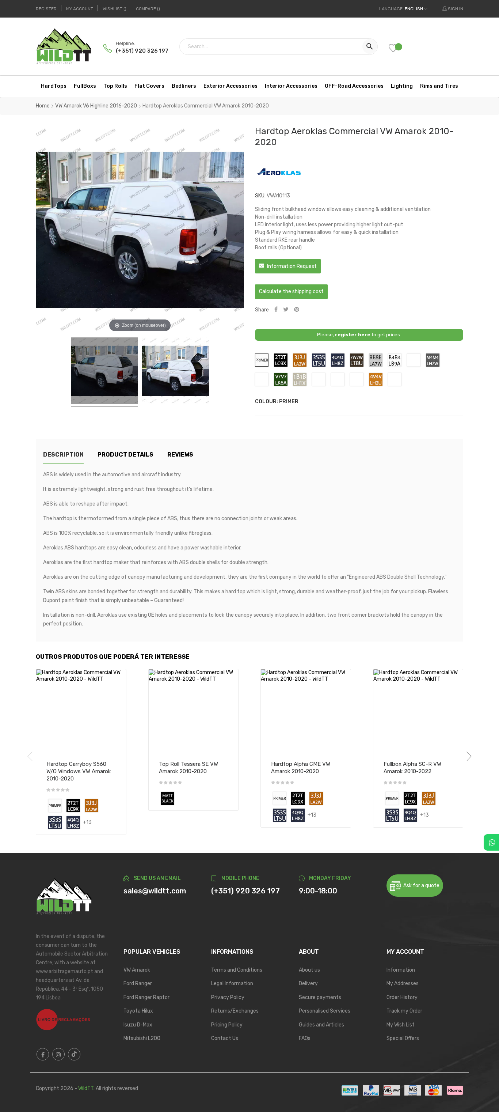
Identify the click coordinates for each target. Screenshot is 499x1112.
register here (352, 334)
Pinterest (296, 309)
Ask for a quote (420, 885)
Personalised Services (324, 1011)
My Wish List (400, 1025)
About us (309, 970)
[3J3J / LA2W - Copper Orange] (91, 805)
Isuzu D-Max (137, 1025)
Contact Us (224, 1038)
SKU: (260, 196)
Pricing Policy (227, 1025)
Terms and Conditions (236, 970)
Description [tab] (63, 454)
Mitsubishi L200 (141, 1038)
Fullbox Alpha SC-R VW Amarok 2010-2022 (412, 768)
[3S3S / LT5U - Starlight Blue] (55, 822)
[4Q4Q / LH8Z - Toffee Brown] (73, 822)
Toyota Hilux (138, 1011)
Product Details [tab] (125, 454)
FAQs (305, 1038)
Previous (32, 756)
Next (467, 756)
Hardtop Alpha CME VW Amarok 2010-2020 (300, 768)
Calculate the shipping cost (291, 291)
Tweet (286, 309)
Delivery (308, 983)
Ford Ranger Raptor (146, 997)
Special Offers (402, 1038)
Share (276, 309)
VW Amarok (136, 970)
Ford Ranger (137, 983)
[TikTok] (74, 1054)
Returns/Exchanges (235, 1011)
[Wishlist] (399, 49)
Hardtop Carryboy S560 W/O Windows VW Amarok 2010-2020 (78, 771)
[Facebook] (43, 1054)
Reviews (180, 454)
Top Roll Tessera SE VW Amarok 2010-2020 (188, 768)
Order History (402, 997)
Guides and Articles (321, 1025)
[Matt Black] (167, 798)
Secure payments (320, 997)
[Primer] (55, 805)
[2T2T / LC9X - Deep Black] (73, 805)
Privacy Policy (227, 997)
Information (400, 970)
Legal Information (232, 983)
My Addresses (402, 983)
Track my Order (404, 1011)
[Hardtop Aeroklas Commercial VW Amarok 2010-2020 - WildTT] (104, 371)
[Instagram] (58, 1054)
